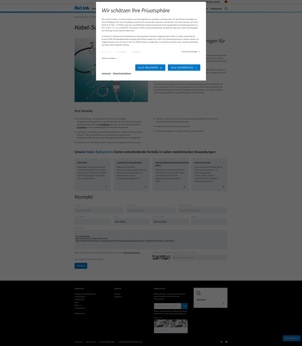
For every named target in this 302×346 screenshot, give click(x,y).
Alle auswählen (182, 67)
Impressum (106, 73)
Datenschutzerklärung (122, 73)
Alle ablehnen (148, 67)
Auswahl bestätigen (190, 51)
